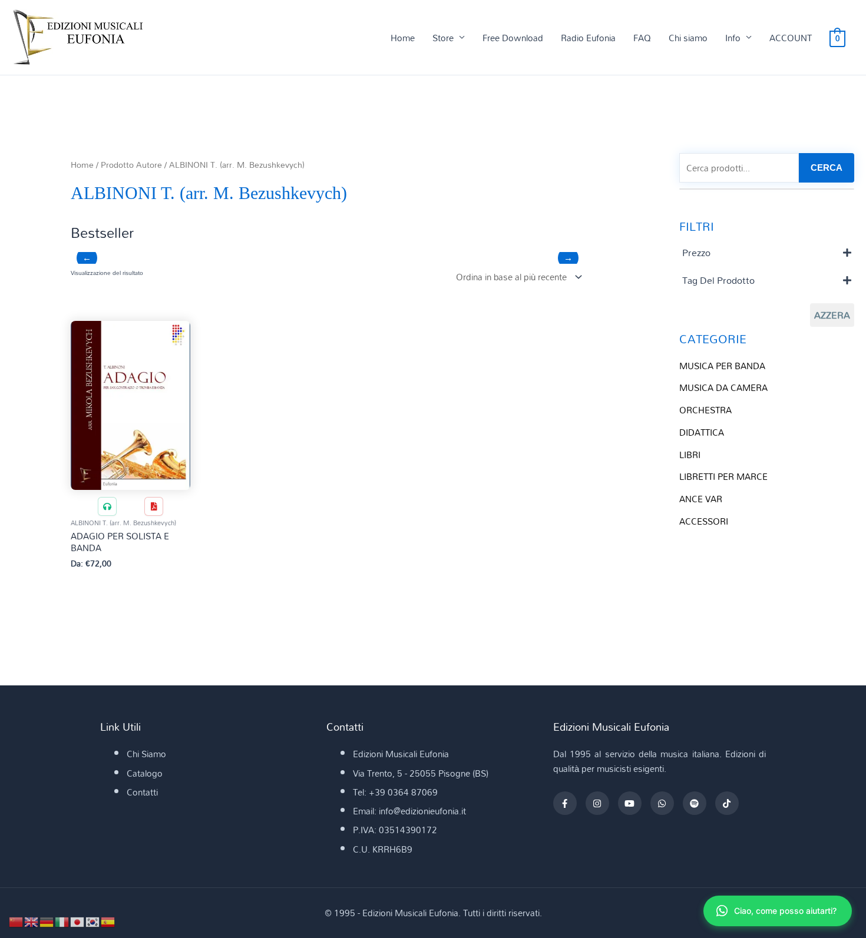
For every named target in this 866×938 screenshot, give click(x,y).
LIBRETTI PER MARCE (723, 476)
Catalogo (145, 773)
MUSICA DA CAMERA (723, 387)
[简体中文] (16, 921)
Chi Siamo (146, 754)
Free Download (512, 38)
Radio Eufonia (588, 38)
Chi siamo (688, 38)
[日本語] (77, 921)
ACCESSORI (703, 521)
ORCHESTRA (705, 410)
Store (443, 38)
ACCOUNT (790, 38)
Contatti (142, 792)
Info (733, 38)
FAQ (642, 38)
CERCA (826, 168)
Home (403, 38)
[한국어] (93, 921)
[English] (31, 921)
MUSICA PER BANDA (722, 365)
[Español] (108, 921)
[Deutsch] (47, 921)
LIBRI (689, 454)
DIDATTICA (701, 432)
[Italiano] (62, 921)
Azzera (832, 315)
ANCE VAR (700, 499)
